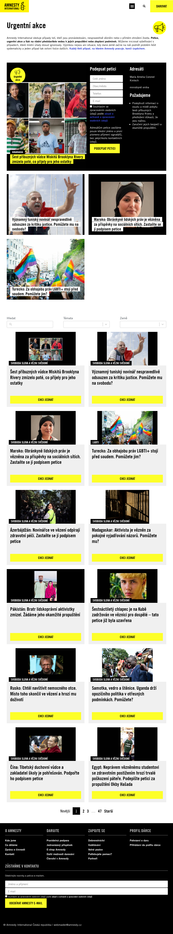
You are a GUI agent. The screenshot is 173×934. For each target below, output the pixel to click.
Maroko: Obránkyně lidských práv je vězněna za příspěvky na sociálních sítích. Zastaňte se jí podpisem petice (45, 456)
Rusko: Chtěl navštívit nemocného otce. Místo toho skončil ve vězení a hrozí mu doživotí (43, 693)
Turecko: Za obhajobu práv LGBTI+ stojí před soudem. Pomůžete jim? (125, 453)
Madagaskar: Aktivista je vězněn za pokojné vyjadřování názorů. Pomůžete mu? (124, 535)
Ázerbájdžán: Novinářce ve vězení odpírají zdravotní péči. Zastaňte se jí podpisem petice (45, 535)
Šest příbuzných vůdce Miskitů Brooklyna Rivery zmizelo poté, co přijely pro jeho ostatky (44, 377)
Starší (108, 811)
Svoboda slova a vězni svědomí (29, 363)
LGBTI (96, 442)
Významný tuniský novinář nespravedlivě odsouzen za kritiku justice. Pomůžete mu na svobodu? (127, 377)
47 (100, 811)
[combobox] (86, 324)
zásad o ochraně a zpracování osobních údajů (102, 117)
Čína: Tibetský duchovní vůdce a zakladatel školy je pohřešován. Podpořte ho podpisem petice (44, 772)
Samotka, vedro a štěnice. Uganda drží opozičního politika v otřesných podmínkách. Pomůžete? (124, 693)
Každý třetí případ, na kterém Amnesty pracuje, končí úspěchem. (107, 48)
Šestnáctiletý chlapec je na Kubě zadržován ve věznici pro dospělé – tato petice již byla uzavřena (125, 614)
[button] (132, 6)
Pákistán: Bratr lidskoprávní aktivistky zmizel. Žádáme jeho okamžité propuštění (45, 611)
